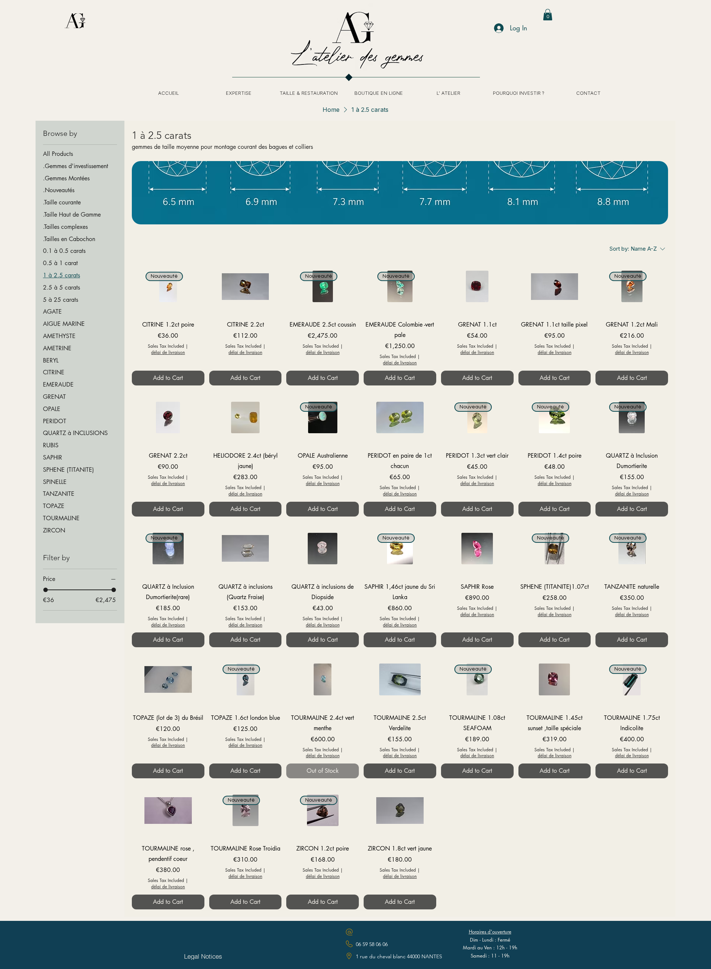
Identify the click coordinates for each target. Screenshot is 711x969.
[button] (548, 14)
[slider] (45, 589)
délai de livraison (168, 352)
